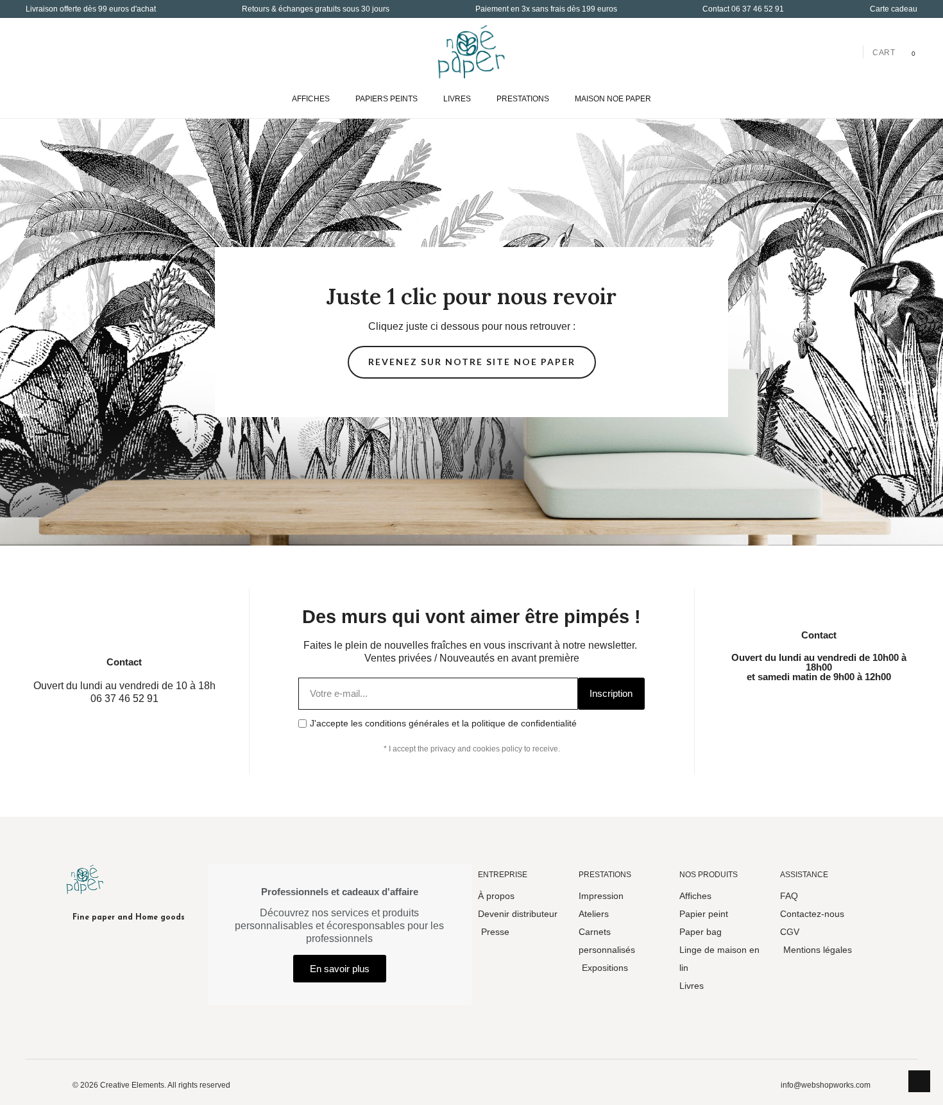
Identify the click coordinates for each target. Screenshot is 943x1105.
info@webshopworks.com (826, 1085)
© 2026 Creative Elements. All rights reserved (151, 1085)
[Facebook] (757, 705)
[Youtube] (849, 705)
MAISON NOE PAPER (613, 98)
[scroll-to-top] (919, 1081)
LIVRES (457, 98)
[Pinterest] (880, 705)
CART (883, 52)
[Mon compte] (848, 51)
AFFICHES (311, 98)
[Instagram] (788, 705)
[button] (36, 51)
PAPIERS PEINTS (386, 98)
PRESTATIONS (523, 98)
